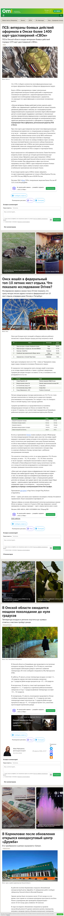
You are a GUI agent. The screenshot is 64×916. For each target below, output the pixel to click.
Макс (31, 200)
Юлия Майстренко (18, 748)
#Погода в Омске (7, 625)
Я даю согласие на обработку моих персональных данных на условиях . (25, 219)
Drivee (28, 435)
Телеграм (41, 200)
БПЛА (30, 20)
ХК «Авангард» (40, 20)
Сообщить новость (20, 196)
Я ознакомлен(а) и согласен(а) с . (17, 221)
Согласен (60, 914)
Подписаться (50, 188)
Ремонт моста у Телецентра (9, 20)
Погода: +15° (48, 11)
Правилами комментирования (23, 221)
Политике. (8, 914)
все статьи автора (17, 753)
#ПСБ (4, 45)
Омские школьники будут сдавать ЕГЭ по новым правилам (23, 723)
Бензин (23, 20)
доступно (23, 491)
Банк (23, 180)
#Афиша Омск (6, 848)
